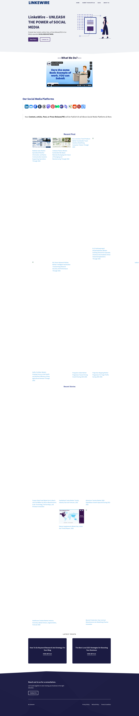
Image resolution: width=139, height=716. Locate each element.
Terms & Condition (106, 704)
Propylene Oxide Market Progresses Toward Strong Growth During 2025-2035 (80, 375)
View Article (47, 654)
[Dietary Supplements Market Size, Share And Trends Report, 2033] (71, 516)
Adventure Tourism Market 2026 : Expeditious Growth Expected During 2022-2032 (98, 502)
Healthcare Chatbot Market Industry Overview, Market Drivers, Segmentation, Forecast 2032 (44, 623)
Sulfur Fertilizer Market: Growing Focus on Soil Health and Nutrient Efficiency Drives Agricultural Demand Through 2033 (41, 376)
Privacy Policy (86, 704)
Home (77, 2)
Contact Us (45, 39)
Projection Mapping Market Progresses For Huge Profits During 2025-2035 (100, 375)
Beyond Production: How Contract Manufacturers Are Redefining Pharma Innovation (97, 622)
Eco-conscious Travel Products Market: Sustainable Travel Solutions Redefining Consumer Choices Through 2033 (81, 143)
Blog (99, 2)
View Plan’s (33, 39)
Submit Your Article (88, 2)
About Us (106, 2)
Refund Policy (95, 704)
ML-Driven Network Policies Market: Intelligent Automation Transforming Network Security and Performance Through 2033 (61, 267)
